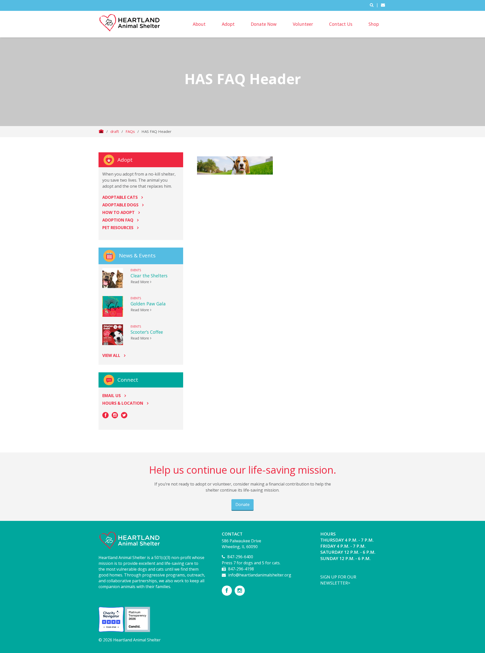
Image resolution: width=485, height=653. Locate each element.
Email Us (111, 395)
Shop (374, 24)
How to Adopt (118, 212)
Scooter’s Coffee (147, 332)
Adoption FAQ (117, 220)
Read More (140, 281)
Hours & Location (122, 403)
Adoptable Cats (120, 197)
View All (111, 355)
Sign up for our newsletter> (338, 580)
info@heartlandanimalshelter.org (259, 575)
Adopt (228, 24)
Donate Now (264, 24)
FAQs (130, 131)
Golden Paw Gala (148, 304)
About (199, 24)
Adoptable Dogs (120, 205)
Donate (242, 504)
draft (114, 131)
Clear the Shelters (149, 276)
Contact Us (340, 24)
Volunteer (303, 24)
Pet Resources (117, 227)
